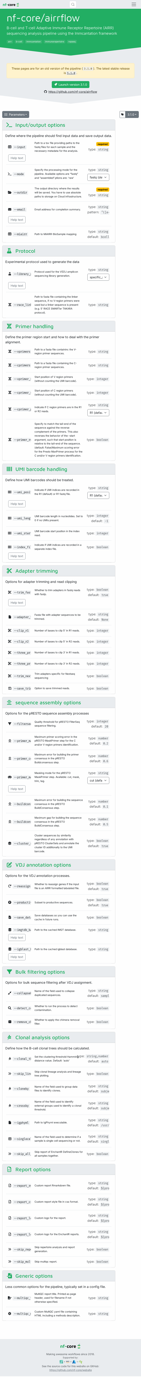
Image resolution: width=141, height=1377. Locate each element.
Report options (32, 1169)
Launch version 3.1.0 (73, 84)
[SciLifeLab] (80, 1361)
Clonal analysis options (42, 1037)
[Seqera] (61, 1361)
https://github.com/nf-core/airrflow (72, 91)
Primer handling (33, 326)
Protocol (24, 251)
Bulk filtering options (39, 972)
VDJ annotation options (42, 865)
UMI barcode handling (40, 469)
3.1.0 (131, 114)
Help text (17, 158)
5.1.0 (71, 73)
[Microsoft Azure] (74, 1361)
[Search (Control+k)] (72, 4)
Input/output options (39, 125)
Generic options (33, 1276)
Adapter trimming (36, 571)
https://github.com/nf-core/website (70, 1370)
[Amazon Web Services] (67, 1361)
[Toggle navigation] (134, 4)
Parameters (17, 114)
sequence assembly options (47, 702)
